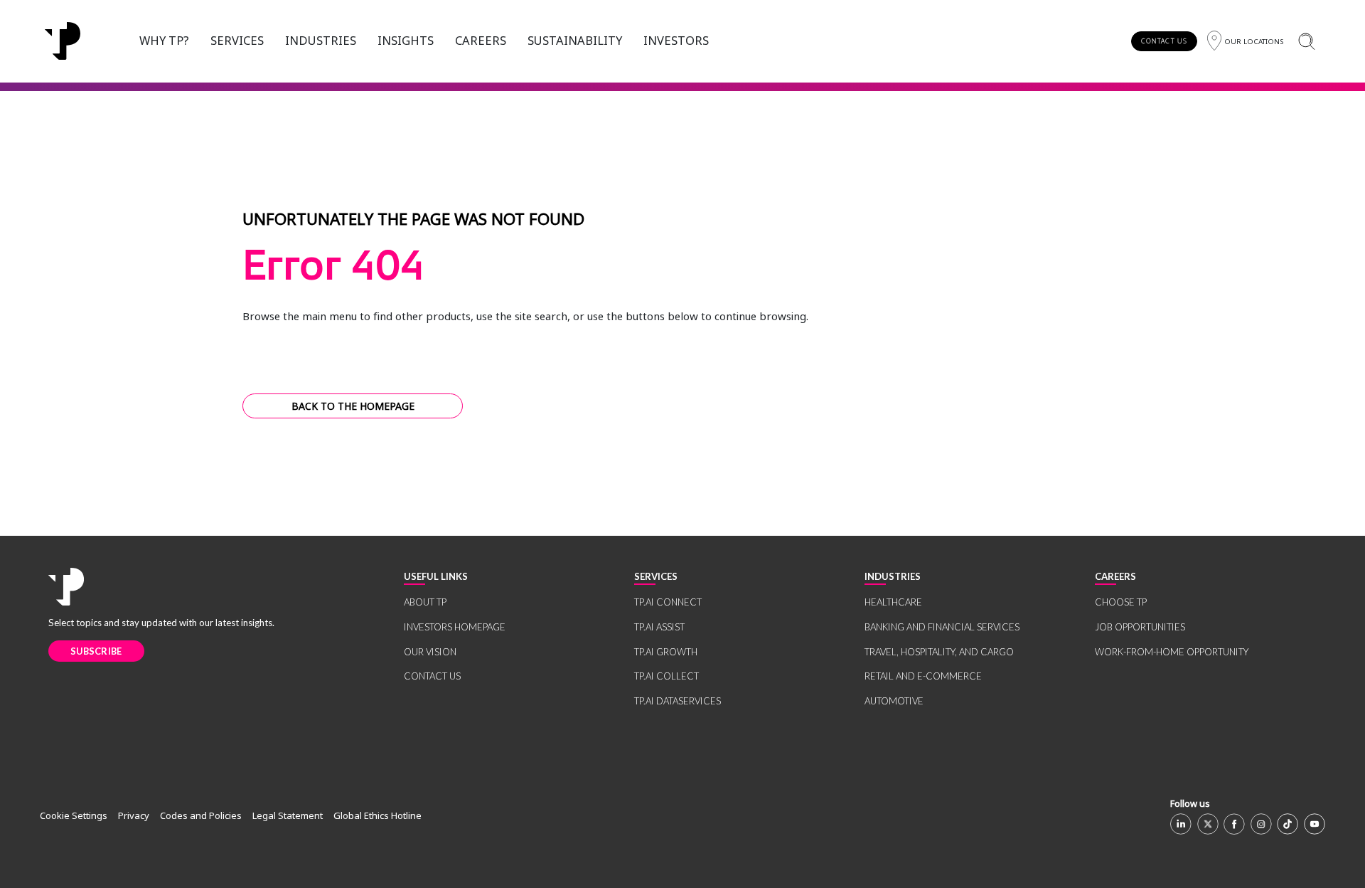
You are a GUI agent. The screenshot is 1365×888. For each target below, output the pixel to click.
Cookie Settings (73, 815)
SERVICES (237, 40)
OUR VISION (430, 651)
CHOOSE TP (1121, 602)
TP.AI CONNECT (668, 602)
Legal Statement (287, 815)
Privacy (133, 815)
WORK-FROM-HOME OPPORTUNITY (1171, 651)
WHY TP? (164, 40)
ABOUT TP (425, 602)
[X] (1208, 824)
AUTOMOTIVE (894, 701)
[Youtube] (1314, 824)
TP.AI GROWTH (665, 651)
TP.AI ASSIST (659, 627)
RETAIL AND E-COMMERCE (923, 676)
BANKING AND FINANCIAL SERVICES (941, 627)
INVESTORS (676, 40)
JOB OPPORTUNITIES (1140, 627)
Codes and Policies (201, 815)
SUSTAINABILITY (575, 40)
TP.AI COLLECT (666, 676)
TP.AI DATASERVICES (677, 701)
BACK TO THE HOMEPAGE (352, 406)
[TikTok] (1287, 824)
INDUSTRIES (320, 40)
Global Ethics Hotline (377, 815)
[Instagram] (1261, 824)
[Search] (1306, 41)
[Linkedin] (1181, 824)
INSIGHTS (406, 40)
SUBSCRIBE (96, 651)
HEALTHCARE (893, 602)
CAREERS (480, 40)
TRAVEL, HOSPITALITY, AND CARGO (939, 651)
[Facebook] (1234, 824)
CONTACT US (1164, 41)
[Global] (62, 41)
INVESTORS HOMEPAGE (454, 627)
